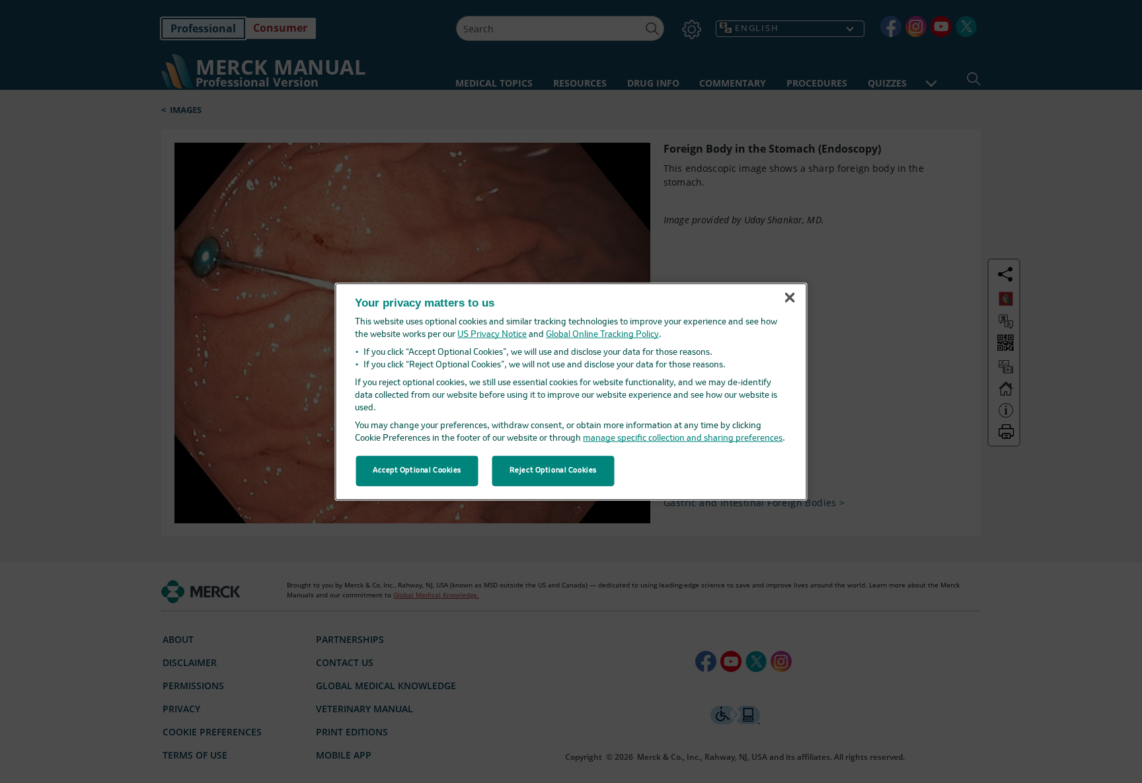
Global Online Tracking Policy (602, 334)
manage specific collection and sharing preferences (682, 438)
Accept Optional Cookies (417, 470)
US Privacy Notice (492, 334)
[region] (571, 391)
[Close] (789, 298)
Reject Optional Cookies (553, 470)
